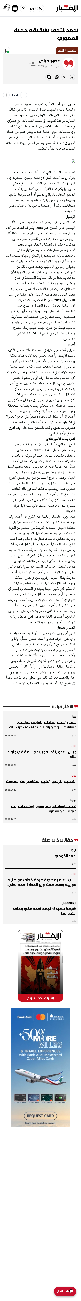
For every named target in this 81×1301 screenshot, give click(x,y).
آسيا (74, 716)
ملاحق (72, 50)
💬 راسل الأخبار (65, 1291)
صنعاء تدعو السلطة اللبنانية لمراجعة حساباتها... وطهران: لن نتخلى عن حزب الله (42, 724)
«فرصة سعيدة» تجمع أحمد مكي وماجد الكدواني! (44, 911)
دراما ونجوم (69, 903)
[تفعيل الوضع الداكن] (40, 8)
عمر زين (73, 789)
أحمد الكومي (65, 855)
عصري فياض (49, 60)
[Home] (67, 8)
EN (32, 8)
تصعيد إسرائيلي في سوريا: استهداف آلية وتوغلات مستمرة (43, 808)
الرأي (73, 850)
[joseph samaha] (6, 8)
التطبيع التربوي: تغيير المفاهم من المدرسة (41, 781)
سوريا (73, 800)
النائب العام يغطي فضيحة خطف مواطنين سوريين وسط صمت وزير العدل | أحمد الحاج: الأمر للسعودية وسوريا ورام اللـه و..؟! (42, 882)
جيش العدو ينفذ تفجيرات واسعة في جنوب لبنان (41, 754)
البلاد (61, 50)
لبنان (74, 746)
